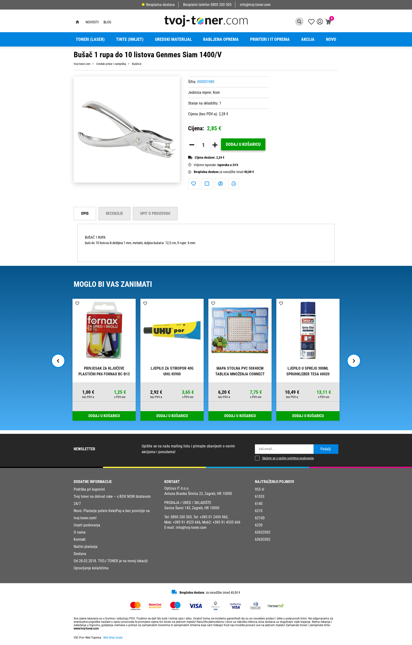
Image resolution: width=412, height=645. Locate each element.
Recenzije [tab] (114, 213)
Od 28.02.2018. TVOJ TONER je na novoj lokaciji (111, 561)
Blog (107, 22)
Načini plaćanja (86, 546)
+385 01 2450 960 (213, 517)
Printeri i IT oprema (270, 39)
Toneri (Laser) (90, 39)
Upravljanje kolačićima (91, 568)
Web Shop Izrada (113, 637)
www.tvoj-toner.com (86, 628)
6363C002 (262, 539)
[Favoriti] (193, 183)
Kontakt (80, 539)
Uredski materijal (173, 39)
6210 (259, 511)
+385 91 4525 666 (187, 522)
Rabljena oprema (221, 39)
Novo (331, 39)
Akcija (307, 39)
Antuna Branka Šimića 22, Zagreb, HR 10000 (198, 493)
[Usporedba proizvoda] (207, 183)
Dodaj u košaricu (243, 144)
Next (354, 361)
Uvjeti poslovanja (87, 525)
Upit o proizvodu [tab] (155, 213)
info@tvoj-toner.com (255, 4)
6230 (259, 525)
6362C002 (262, 532)
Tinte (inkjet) (130, 39)
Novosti (92, 22)
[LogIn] (320, 22)
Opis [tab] (85, 213)
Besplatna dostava (160, 4)
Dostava (80, 553)
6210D (260, 518)
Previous (58, 361)
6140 (259, 503)
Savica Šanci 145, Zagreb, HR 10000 (191, 508)
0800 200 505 (221, 4)
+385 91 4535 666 (226, 522)
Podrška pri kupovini (89, 489)
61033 (259, 496)
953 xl (259, 489)
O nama (80, 532)
